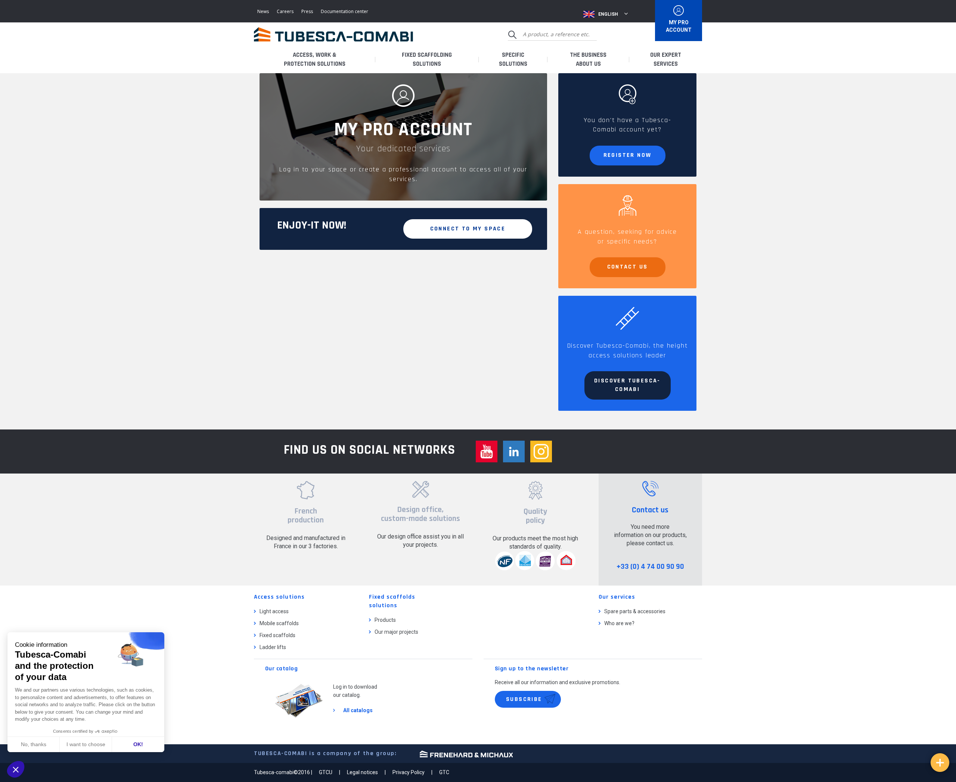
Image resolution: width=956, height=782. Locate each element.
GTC (444, 772)
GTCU (325, 772)
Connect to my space (468, 229)
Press (307, 11)
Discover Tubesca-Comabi (627, 385)
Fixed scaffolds (277, 635)
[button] (16, 769)
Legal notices (362, 772)
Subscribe (524, 699)
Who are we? (619, 623)
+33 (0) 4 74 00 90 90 (650, 566)
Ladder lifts (273, 647)
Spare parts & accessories (634, 611)
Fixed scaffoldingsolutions (427, 59)
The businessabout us (588, 59)
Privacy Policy (408, 772)
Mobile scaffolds (279, 623)
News (263, 11)
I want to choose (85, 744)
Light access (274, 611)
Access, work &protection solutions (314, 59)
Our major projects (396, 632)
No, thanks (33, 744)
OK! (138, 744)
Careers (285, 11)
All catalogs (358, 710)
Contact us (627, 267)
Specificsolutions (513, 59)
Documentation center (344, 11)
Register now (627, 155)
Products (385, 620)
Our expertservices (665, 59)
